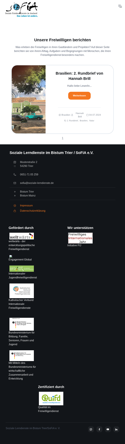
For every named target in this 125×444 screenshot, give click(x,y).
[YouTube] (108, 429)
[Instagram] (91, 429)
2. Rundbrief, (72, 121)
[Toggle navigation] (120, 6)
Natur (91, 121)
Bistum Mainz (28, 195)
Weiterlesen (79, 95)
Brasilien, (84, 121)
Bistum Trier (27, 191)
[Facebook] (99, 429)
